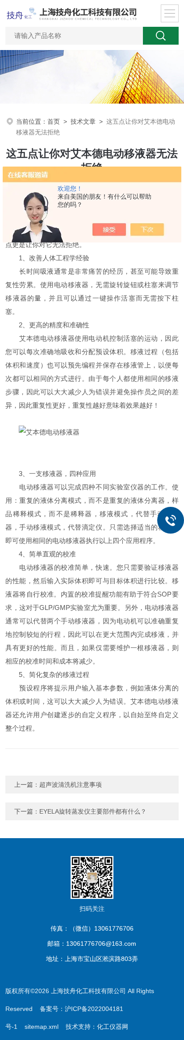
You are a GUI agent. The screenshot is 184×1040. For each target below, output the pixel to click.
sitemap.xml (42, 1026)
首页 (53, 121)
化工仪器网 (112, 1026)
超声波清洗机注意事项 (70, 784)
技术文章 (83, 121)
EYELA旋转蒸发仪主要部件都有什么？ (92, 811)
